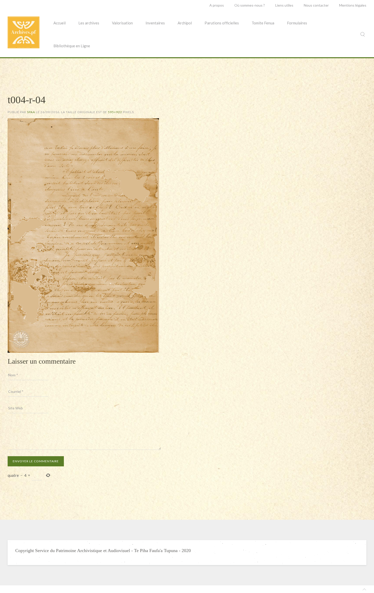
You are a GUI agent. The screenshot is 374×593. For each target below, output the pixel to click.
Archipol (185, 23)
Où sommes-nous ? (249, 5)
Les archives (88, 23)
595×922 (115, 112)
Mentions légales (352, 5)
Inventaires (155, 23)
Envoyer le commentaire (36, 461)
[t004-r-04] (83, 235)
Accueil (59, 23)
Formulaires (297, 23)
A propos (216, 5)
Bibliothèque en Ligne (71, 45)
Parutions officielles (222, 23)
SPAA (31, 112)
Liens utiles (284, 5)
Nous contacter (316, 5)
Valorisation (122, 23)
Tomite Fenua (263, 23)
